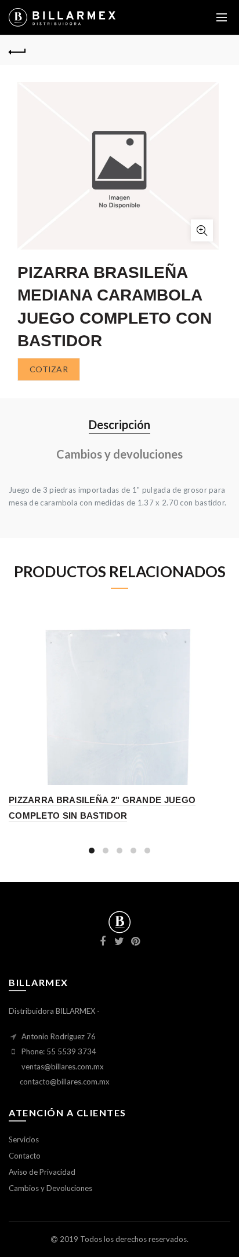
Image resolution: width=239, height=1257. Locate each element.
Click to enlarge (202, 230)
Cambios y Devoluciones (50, 1188)
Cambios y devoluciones (119, 454)
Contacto (25, 1155)
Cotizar (49, 369)
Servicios (24, 1139)
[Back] (17, 50)
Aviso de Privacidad (42, 1172)
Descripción (119, 424)
